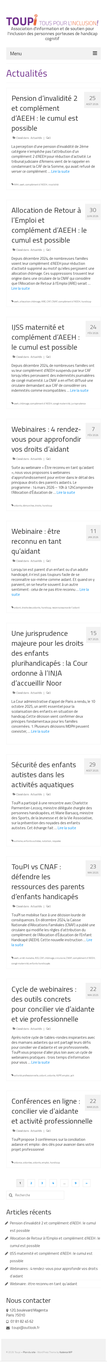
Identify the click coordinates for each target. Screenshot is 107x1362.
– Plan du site (28, 1352)
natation (46, 841)
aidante (51, 1075)
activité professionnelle (26, 1075)
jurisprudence (78, 403)
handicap (86, 301)
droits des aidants (31, 607)
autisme (18, 841)
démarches (28, 505)
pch (72, 1075)
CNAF (54, 301)
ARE (43, 301)
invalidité (53, 184)
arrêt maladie (27, 958)
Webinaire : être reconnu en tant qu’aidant (43, 1284)
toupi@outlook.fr (25, 1327)
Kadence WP (65, 1352)
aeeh (22, 184)
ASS (37, 958)
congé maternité (61, 403)
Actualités (36, 138)
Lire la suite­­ (60, 171)
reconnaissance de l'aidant (66, 607)
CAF (49, 301)
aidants (18, 505)
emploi (65, 1075)
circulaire (60, 958)
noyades (56, 841)
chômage (24, 403)
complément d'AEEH (36, 184)
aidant (17, 607)
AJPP (58, 1075)
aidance (18, 1162)
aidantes (27, 1162)
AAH (16, 184)
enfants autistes (32, 841)
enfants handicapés (40, 963)
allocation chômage (30, 301)
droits (38, 505)
